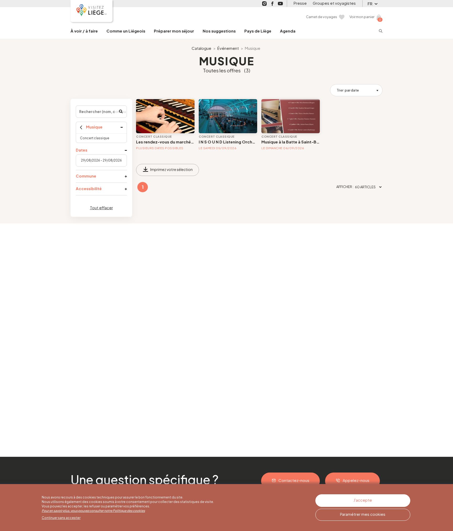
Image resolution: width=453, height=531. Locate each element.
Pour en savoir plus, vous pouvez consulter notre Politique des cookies (93, 511)
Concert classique (94, 138)
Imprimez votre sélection (171, 169)
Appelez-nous (356, 480)
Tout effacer (101, 207)
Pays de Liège (257, 30)
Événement (228, 48)
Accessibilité (89, 188)
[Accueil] (91, 11)
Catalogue (201, 48)
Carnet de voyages (321, 17)
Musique (89, 126)
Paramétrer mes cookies (362, 514)
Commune (86, 176)
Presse (300, 3)
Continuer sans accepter (61, 518)
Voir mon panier (361, 17)
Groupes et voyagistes (334, 3)
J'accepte (362, 499)
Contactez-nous (293, 480)
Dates (81, 150)
